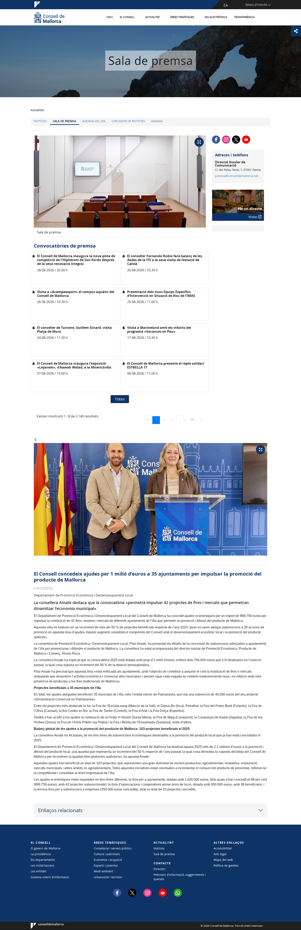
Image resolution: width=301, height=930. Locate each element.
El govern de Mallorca (45, 848)
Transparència (244, 17)
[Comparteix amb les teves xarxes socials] (296, 31)
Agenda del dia (93, 121)
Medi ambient (103, 871)
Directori (159, 869)
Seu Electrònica (216, 17)
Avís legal (220, 854)
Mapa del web (223, 860)
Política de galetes (226, 865)
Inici (110, 17)
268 (193, 419)
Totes (120, 399)
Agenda (157, 121)
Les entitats (38, 871)
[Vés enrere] (35, 439)
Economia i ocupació (108, 860)
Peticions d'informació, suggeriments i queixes (180, 877)
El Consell (127, 17)
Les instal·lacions (42, 865)
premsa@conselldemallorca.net (236, 176)
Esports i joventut (106, 865)
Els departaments (43, 860)
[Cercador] (262, 17)
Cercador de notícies (128, 121)
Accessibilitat (223, 848)
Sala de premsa (64, 121)
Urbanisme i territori (108, 877)
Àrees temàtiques (182, 17)
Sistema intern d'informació (50, 877)
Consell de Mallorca (43, 926)
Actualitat (152, 17)
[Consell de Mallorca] (49, 17)
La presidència (41, 854)
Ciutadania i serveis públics (113, 848)
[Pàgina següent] (201, 419)
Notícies (40, 121)
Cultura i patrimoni (107, 854)
